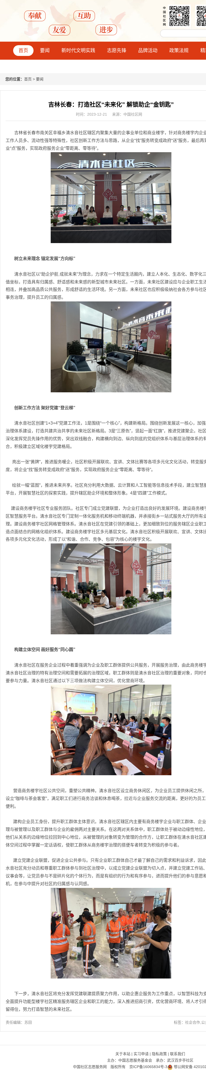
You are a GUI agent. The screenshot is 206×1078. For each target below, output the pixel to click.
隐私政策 (159, 1054)
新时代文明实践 (78, 50)
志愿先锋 (116, 50)
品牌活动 (147, 50)
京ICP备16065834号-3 (148, 1067)
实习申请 (141, 1054)
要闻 (45, 50)
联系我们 (177, 1054)
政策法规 (179, 50)
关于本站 (122, 1054)
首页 (23, 50)
